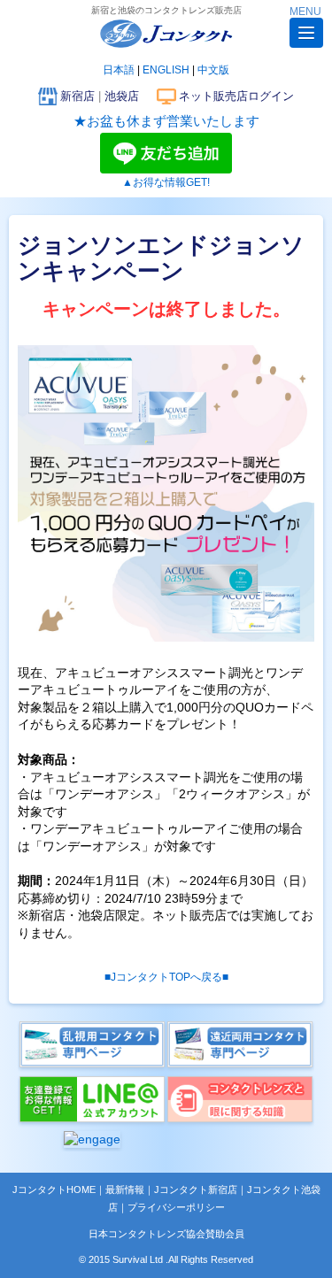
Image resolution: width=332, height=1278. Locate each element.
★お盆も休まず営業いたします (166, 120)
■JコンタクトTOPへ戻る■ (166, 977)
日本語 (119, 70)
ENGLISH (166, 70)
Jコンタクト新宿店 (195, 1189)
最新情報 (124, 1189)
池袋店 (121, 96)
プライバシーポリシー (176, 1207)
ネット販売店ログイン (236, 96)
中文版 (213, 70)
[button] (306, 33)
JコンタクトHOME (54, 1189)
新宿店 (77, 96)
